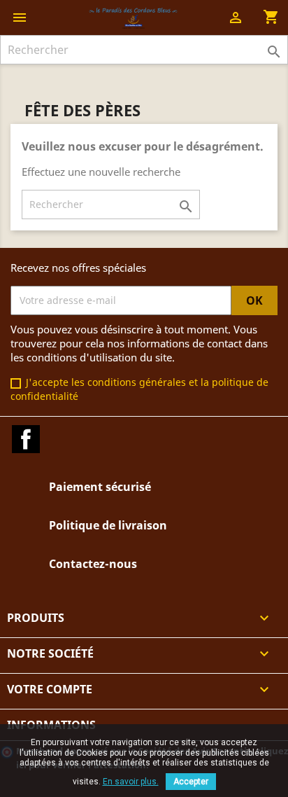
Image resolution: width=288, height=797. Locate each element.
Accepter (190, 781)
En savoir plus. (131, 781)
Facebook (26, 439)
